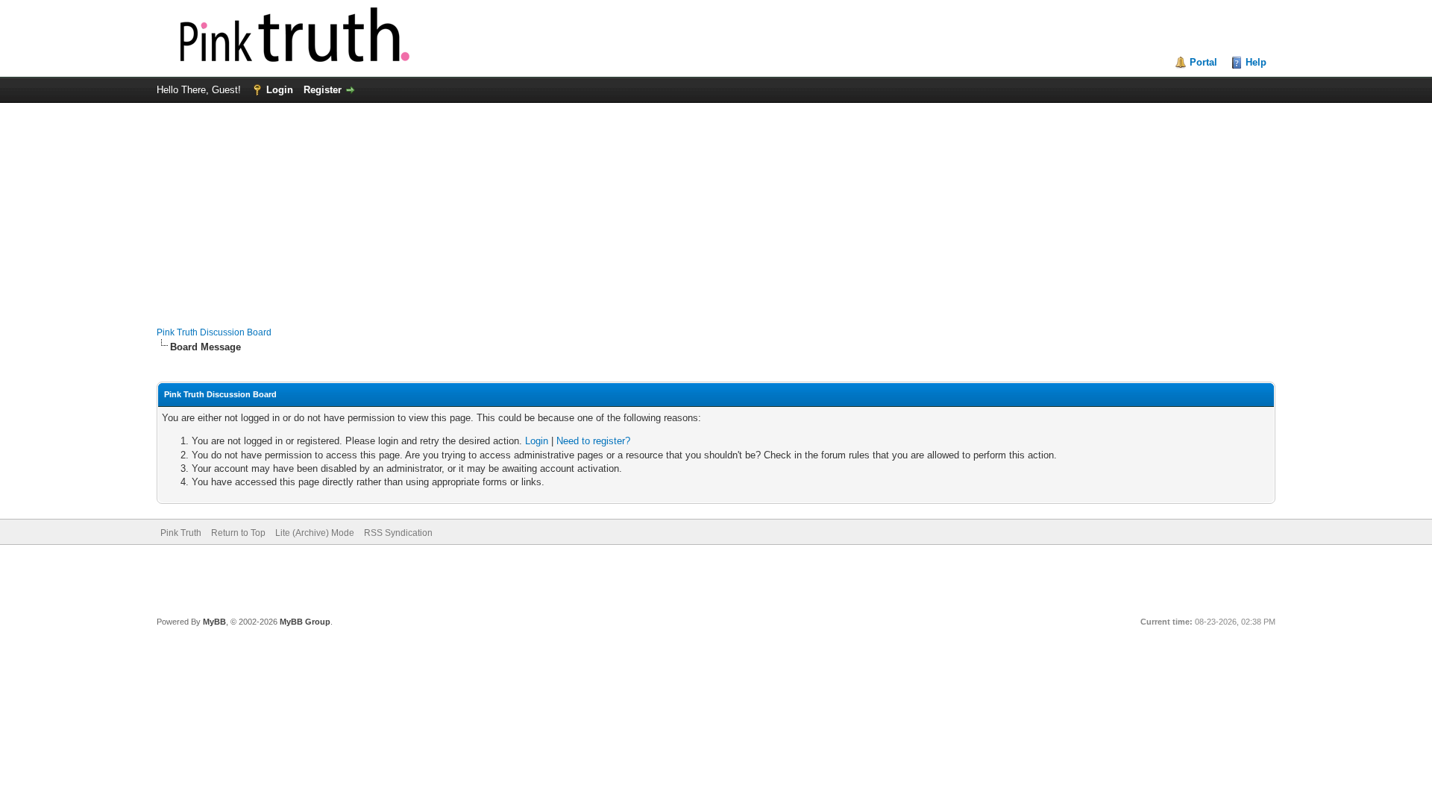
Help (1256, 62)
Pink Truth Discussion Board (214, 332)
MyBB (214, 621)
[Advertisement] (716, 207)
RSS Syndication (398, 533)
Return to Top (238, 533)
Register (323, 89)
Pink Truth (180, 533)
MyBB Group (305, 621)
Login (279, 89)
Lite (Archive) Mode (314, 533)
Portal (1203, 62)
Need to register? (593, 440)
